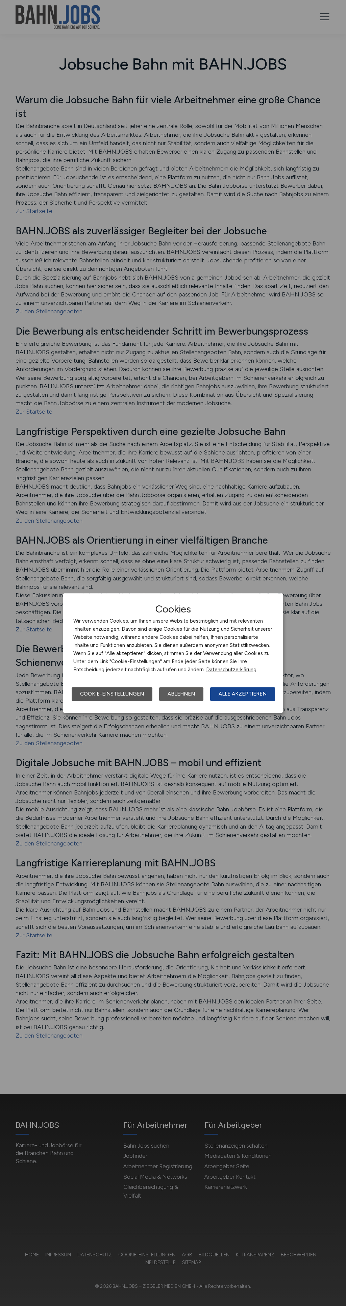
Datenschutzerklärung (231, 670)
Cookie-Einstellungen (112, 694)
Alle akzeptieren (243, 694)
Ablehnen (181, 694)
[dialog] (173, 653)
